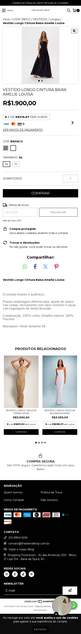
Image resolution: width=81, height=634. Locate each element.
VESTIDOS (40, 19)
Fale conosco (49, 500)
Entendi (40, 629)
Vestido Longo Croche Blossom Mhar (59, 412)
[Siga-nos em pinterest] (31, 574)
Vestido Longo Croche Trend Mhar (21, 412)
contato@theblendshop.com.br (29, 543)
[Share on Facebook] (35, 267)
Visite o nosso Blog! (21, 549)
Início (6, 19)
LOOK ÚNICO (21, 19)
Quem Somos (13, 492)
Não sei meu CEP (12, 220)
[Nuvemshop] (40, 602)
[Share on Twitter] (45, 267)
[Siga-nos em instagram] (6, 574)
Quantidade (12, 178)
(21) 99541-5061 (18, 537)
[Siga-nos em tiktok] (23, 574)
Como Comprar (14, 500)
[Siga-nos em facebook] (15, 574)
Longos (55, 19)
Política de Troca (51, 492)
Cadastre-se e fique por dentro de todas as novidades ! (40, 2)
